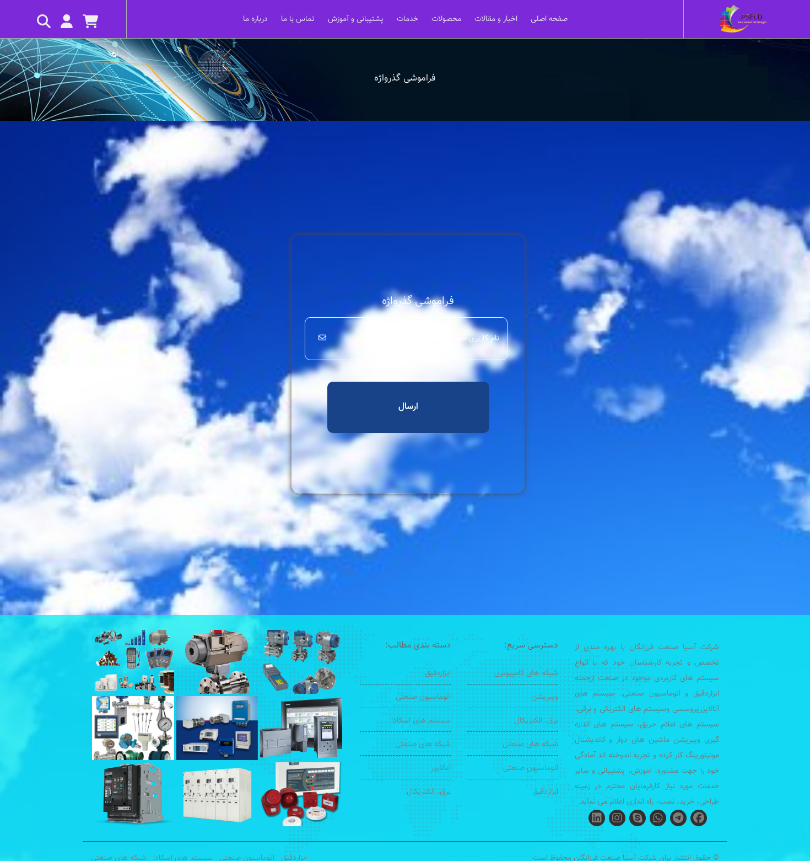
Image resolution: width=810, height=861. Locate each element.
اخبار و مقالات (495, 19)
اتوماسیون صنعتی (530, 768)
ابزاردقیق (545, 792)
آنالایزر (441, 768)
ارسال (408, 407)
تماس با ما (298, 19)
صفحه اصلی (549, 19)
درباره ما (255, 19)
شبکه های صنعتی (530, 745)
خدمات (407, 19)
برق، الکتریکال (536, 721)
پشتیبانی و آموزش (356, 19)
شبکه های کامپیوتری (526, 673)
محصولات (446, 19)
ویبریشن (544, 697)
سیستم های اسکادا (421, 721)
